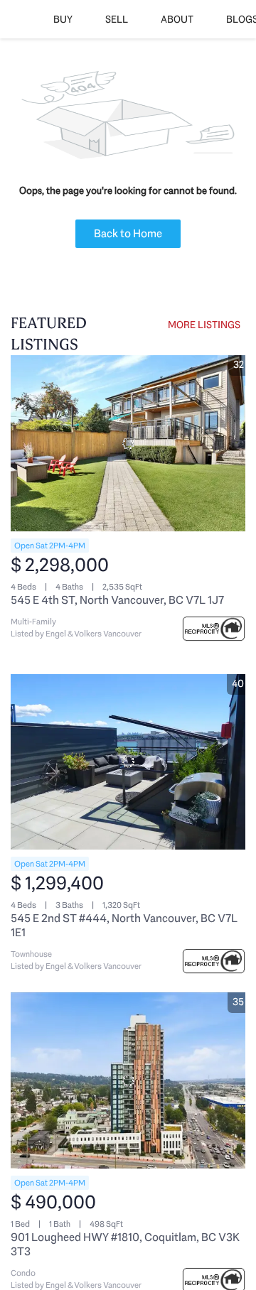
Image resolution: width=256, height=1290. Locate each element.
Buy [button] (63, 19)
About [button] (177, 19)
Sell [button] (116, 19)
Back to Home (128, 233)
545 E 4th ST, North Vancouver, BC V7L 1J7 (117, 599)
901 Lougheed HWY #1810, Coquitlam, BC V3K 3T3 (125, 1244)
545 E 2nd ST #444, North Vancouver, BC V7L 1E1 (124, 925)
